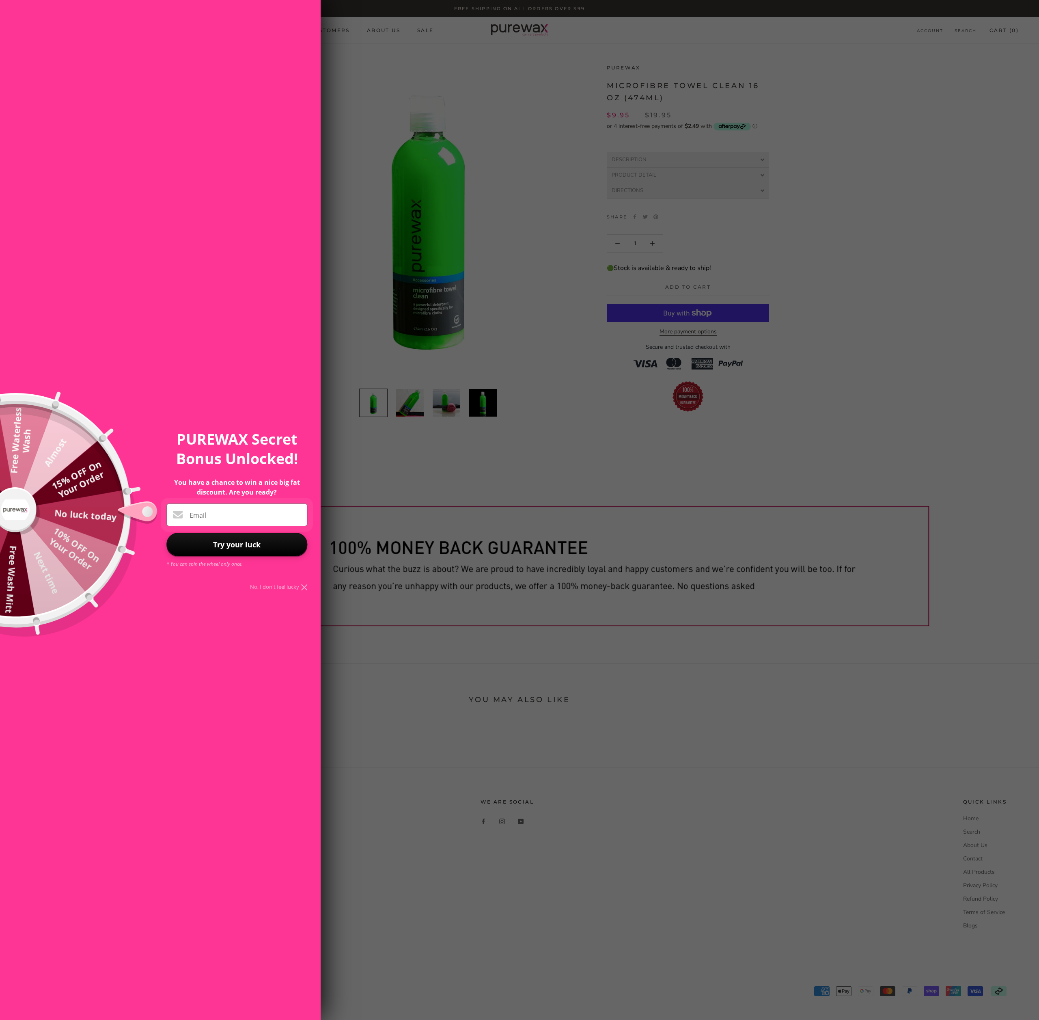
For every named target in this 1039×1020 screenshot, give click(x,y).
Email (198, 515)
